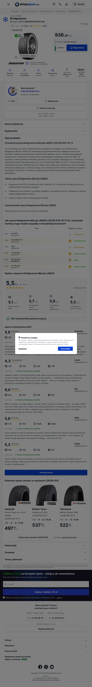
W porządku (65, 349)
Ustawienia (23, 349)
